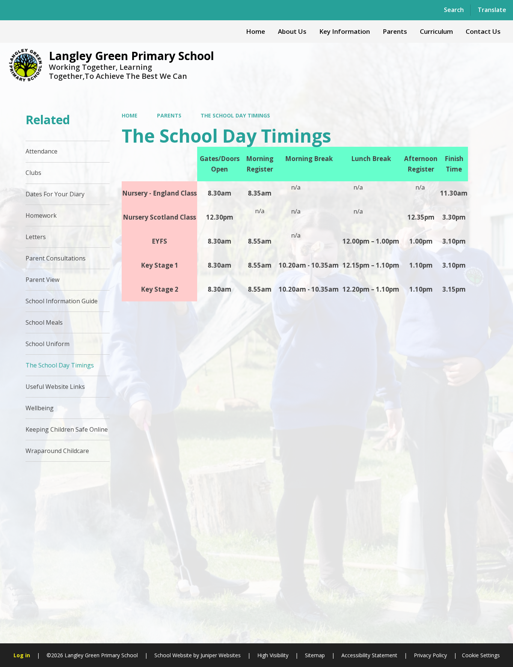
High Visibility (272, 655)
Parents (169, 115)
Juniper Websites (220, 655)
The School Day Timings (235, 115)
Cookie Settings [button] (481, 655)
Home (129, 115)
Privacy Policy (430, 655)
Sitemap (315, 655)
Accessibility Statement (369, 655)
